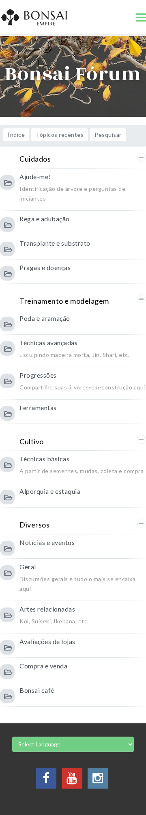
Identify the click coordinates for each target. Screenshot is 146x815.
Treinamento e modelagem (64, 300)
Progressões (38, 375)
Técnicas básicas (44, 459)
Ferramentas (38, 407)
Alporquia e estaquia (49, 491)
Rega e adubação (44, 219)
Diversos (34, 524)
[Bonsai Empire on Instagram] (98, 780)
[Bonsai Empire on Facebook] (46, 780)
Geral (27, 567)
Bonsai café (36, 690)
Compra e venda (43, 666)
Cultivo (31, 441)
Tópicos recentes (60, 134)
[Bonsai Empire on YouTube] (72, 780)
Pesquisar (108, 134)
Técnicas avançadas (48, 342)
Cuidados (35, 158)
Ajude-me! (35, 176)
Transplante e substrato (54, 243)
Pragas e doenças (45, 267)
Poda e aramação (44, 318)
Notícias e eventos (47, 542)
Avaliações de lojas (47, 641)
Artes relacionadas (47, 609)
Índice (16, 134)
